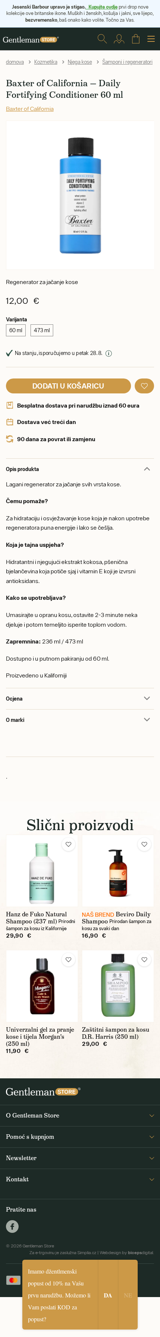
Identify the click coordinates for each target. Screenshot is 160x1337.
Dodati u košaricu (68, 385)
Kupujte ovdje (102, 7)
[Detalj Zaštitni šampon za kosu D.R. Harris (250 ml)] (118, 986)
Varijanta (16, 319)
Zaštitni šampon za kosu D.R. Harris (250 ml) (115, 1033)
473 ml (42, 330)
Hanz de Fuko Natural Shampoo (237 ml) (36, 917)
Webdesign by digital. (127, 1252)
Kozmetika (45, 62)
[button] (144, 385)
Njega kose (80, 62)
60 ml (15, 330)
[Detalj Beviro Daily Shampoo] (118, 871)
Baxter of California (30, 108)
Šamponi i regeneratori (127, 62)
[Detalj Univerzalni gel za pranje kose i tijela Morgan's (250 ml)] (42, 986)
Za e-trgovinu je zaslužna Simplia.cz (62, 1252)
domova (15, 62)
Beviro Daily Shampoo (116, 917)
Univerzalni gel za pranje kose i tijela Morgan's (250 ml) (40, 1037)
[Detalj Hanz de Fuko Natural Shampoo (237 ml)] (42, 871)
